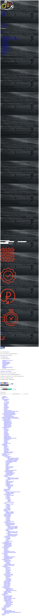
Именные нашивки (7, 591)
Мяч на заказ (4, 53)
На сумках (6, 431)
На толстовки (6, 402)
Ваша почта (7, 240)
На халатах (6, 442)
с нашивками (8, 479)
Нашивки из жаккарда (7, 426)
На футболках (6, 435)
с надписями (8, 533)
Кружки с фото (8, 603)
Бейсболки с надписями (10, 512)
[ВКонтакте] (1, 383)
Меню (1, 33)
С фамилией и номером (10, 495)
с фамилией (8, 483)
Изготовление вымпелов (8, 595)
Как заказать (4, 365)
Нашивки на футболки (9, 588)
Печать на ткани (5, 49)
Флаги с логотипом (7, 606)
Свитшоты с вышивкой (10, 502)
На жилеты (6, 405)
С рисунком (8, 497)
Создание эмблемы (5, 51)
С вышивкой (8, 508)
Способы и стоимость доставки (7, 360)
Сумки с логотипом (7, 515)
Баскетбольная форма (9, 474)
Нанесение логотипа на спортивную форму (11, 411)
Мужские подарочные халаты (13, 531)
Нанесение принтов (7, 560)
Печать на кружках (7, 585)
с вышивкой (8, 525)
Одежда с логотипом (7, 456)
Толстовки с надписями (10, 492)
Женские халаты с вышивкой (12, 527)
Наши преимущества (5, 363)
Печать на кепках (7, 581)
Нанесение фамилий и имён (6, 542)
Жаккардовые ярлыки (7, 422)
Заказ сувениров (8, 371)
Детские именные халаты (10, 524)
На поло (5, 400)
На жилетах (8, 573)
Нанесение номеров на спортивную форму (9, 37)
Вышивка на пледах (7, 443)
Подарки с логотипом (7, 599)
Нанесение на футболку (8, 415)
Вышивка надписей (7, 437)
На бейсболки (6, 407)
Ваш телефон (3, 240)
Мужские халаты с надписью (12, 534)
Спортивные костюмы (7, 475)
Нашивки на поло (9, 589)
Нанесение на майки (7, 546)
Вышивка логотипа (7, 436)
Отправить (10, 243)
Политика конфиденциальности (7, 367)
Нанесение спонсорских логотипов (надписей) (10, 38)
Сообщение (28, 241)
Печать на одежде (7, 567)
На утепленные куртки (8, 410)
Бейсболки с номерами (10, 511)
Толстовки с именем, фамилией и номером (13, 491)
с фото (7, 480)
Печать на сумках (7, 584)
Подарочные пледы (9, 541)
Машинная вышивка (5, 40)
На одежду (6, 554)
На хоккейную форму (7, 544)
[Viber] (6, 383)
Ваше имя (15, 241)
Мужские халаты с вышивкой (13, 526)
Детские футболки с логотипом (13, 459)
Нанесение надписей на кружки (9, 551)
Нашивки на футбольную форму (11, 590)
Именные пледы (7, 536)
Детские (9, 488)
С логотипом (8, 516)
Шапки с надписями (7, 514)
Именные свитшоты (7, 494)
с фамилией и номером (10, 481)
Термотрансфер (4, 41)
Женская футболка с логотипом (13, 458)
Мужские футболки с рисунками (13, 477)
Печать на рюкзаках (7, 583)
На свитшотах (8, 570)
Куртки (7, 465)
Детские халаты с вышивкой (12, 528)
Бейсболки (8, 468)
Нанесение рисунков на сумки (9, 565)
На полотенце (6, 406)
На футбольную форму (8, 543)
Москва (3, 23)
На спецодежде (6, 439)
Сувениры (4, 13)
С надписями (8, 505)
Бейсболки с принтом (9, 513)
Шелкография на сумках (8, 452)
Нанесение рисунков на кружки (9, 564)
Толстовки (8, 463)
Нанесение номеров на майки (9, 416)
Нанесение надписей (5, 46)
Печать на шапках (7, 582)
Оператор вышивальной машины (9, 611)
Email (1, 241)
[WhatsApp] (7, 383)
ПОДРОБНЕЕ (2, 332)
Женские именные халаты (10, 523)
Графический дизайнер (8, 610)
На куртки (6, 408)
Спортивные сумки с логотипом (11, 470)
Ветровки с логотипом (9, 466)
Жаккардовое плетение (6, 39)
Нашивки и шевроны (5, 50)
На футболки (8, 562)
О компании (4, 11)
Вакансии (3, 14)
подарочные (8, 530)
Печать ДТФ (4, 43)
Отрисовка (4, 52)
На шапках (6, 432)
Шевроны (5, 593)
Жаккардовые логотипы (8, 423)
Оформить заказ (4, 12)
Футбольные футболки (10, 473)
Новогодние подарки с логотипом (9, 598)
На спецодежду (6, 403)
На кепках (6, 440)
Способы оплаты (5, 364)
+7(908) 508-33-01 (3, 28)
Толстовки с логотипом (10, 493)
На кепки (5, 409)
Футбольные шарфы (7, 605)
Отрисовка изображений (6, 362)
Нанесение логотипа (5, 36)
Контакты (3, 15)
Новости (3, 54)
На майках (6, 441)
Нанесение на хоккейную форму (9, 414)
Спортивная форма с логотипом (11, 461)
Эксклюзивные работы (6, 44)
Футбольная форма (9, 471)
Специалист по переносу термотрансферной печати (12, 612)
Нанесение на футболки (8, 545)
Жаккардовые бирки (7, 421)
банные (7, 529)
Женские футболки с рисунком (13, 478)
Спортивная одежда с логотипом (11, 460)
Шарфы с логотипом (7, 597)
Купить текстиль (5, 455)
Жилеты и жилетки (9, 467)
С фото (7, 540)
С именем (7, 496)
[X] (5, 383)
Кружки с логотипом (9, 601)
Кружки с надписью (9, 602)
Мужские (9, 486)
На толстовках (6, 430)
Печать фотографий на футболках (9, 556)
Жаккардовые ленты (7, 424)
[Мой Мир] (3, 383)
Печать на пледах (7, 586)
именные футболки (9, 482)
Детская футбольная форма (10, 472)
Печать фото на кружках (8, 558)
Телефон (3, 241)
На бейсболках (6, 433)
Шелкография (4, 42)
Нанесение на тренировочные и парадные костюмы (10, 418)
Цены (3, 398)
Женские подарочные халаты (12, 532)
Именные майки (7, 489)
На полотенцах (6, 434)
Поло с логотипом (9, 462)
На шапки (5, 404)
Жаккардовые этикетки (8, 420)
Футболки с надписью (9, 485)
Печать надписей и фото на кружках (10, 552)
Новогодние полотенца (10, 521)
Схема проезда (2, 31)
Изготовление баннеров (8, 596)
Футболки (7, 457)
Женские (9, 487)
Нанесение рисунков (5, 48)
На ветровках (6, 429)
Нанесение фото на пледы (8, 557)
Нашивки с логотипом (8, 592)
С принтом (8, 498)
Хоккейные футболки (9, 484)
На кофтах (7, 571)
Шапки (7, 469)
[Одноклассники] (2, 383)
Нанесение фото (5, 47)
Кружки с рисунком (9, 604)
